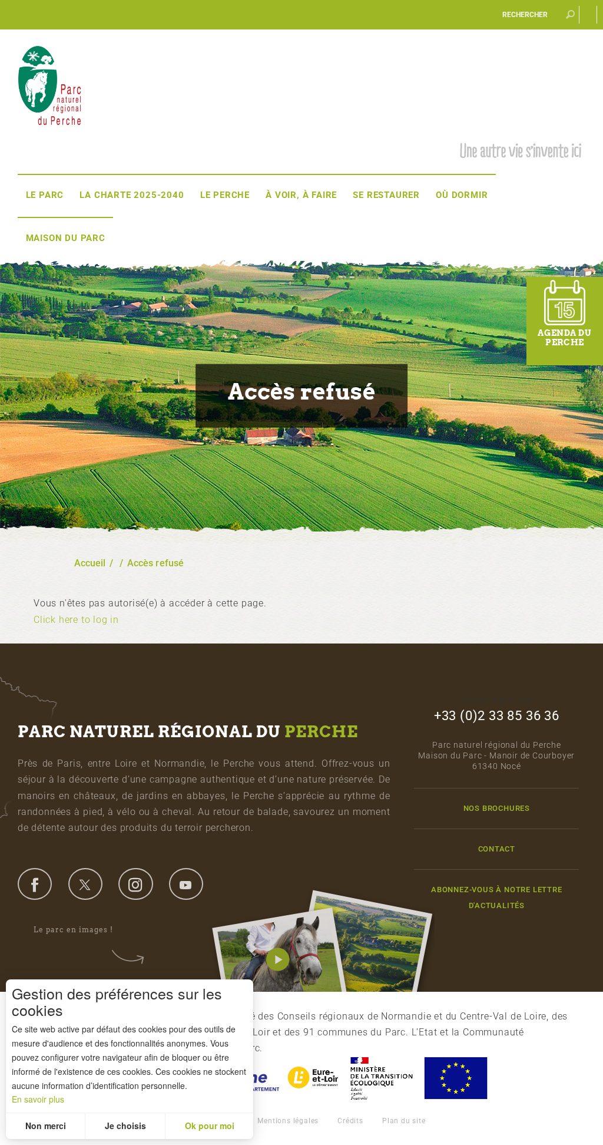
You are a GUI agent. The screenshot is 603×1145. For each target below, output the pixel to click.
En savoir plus (38, 1099)
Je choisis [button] (125, 1125)
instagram (135, 884)
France (381, 1078)
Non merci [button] (45, 1125)
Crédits (350, 1121)
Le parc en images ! (73, 929)
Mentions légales (288, 1121)
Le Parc (45, 195)
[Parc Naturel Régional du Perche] (49, 84)
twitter (85, 884)
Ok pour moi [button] (209, 1125)
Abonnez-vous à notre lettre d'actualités (496, 897)
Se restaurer (386, 195)
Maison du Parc (65, 238)
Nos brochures (496, 808)
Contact (497, 848)
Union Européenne (455, 1078)
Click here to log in (76, 619)
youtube (186, 884)
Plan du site (404, 1121)
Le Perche (225, 195)
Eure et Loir (313, 1078)
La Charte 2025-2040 (131, 195)
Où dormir (462, 195)
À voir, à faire (301, 195)
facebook (35, 884)
